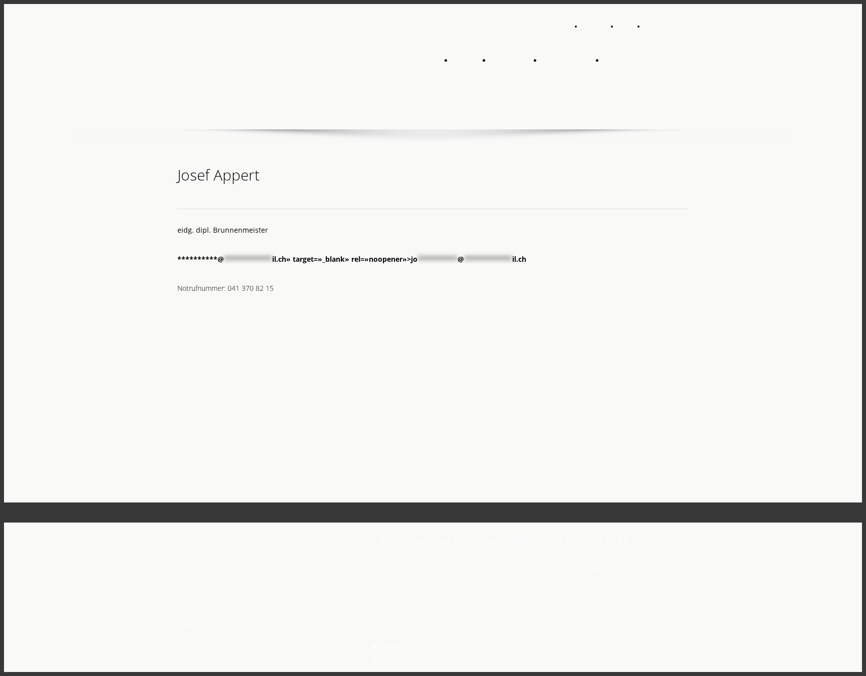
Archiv (632, 26)
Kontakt (662, 26)
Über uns (513, 60)
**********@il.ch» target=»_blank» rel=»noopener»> (351, 259)
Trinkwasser (569, 60)
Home (468, 60)
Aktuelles (601, 26)
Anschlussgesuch (642, 60)
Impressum (399, 646)
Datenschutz (401, 658)
